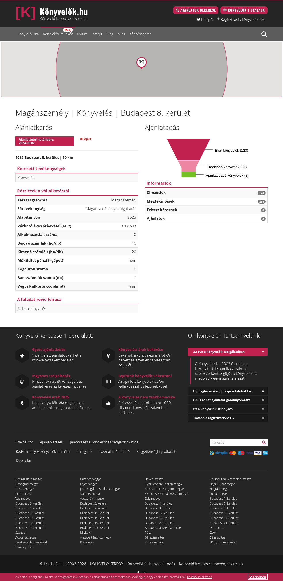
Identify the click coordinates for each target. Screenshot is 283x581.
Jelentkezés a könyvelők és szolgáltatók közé (104, 442)
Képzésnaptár (140, 34)
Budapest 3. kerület (93, 503)
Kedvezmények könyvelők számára (43, 451)
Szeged (20, 532)
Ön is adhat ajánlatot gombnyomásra (221, 400)
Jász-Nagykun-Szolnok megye (100, 489)
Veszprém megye (92, 498)
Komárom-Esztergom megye (164, 489)
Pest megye (23, 493)
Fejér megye (88, 484)
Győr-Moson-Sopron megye (164, 484)
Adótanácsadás (25, 537)
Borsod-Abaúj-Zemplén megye (230, 479)
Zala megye (152, 498)
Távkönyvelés (24, 547)
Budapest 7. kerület (93, 508)
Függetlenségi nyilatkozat (156, 451)
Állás (121, 34)
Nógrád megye (219, 489)
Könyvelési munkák (58, 32)
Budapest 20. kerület (159, 523)
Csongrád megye (26, 484)
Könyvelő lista (28, 34)
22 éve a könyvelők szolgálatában (219, 352)
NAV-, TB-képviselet (223, 542)
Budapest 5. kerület (223, 503)
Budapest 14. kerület (29, 518)
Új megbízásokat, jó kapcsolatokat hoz (223, 391)
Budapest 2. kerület (29, 503)
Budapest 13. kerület (224, 513)
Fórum (82, 34)
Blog (109, 34)
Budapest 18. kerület (29, 523)
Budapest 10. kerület (29, 513)
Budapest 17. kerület (224, 518)
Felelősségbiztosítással (31, 542)
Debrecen (216, 528)
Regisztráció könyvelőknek (242, 19)
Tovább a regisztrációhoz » (213, 418)
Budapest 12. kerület (159, 513)
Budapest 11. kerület (94, 513)
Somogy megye (90, 493)
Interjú (97, 34)
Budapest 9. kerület (223, 508)
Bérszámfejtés (154, 537)
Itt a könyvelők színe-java (213, 409)
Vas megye (22, 498)
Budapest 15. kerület (94, 518)
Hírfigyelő (84, 451)
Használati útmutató (114, 451)
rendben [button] (259, 577)
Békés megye (154, 479)
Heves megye (24, 489)
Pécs (148, 532)
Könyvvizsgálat (154, 542)
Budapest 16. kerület (159, 518)
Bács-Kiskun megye (28, 479)
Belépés (207, 19)
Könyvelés (87, 542)
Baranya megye (90, 479)
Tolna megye (218, 493)
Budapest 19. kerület (94, 523)
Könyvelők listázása (246, 10)
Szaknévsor (24, 442)
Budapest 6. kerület (29, 508)
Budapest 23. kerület (94, 528)
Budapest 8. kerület (158, 508)
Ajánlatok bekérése (198, 10)
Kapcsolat (23, 460)
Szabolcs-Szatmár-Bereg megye (166, 493)
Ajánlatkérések (51, 442)
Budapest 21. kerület (224, 523)
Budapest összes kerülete (163, 528)
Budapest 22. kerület (29, 528)
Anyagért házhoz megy (95, 537)
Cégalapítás (217, 537)
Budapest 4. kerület (158, 503)
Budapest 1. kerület (223, 498)
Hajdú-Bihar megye (223, 484)
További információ (199, 577)
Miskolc (85, 532)
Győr (213, 532)
